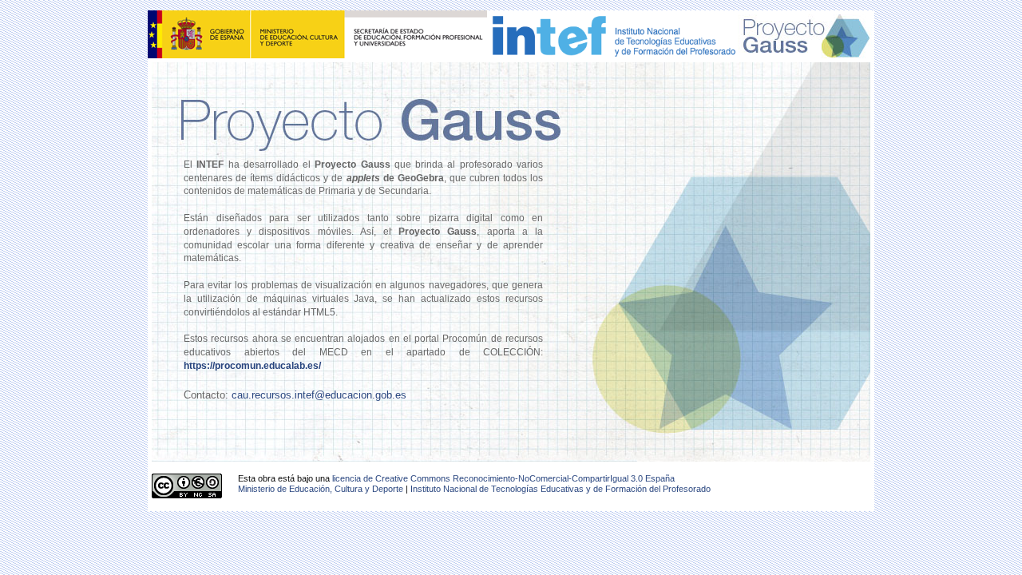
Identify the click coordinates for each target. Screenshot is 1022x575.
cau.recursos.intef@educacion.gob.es (319, 395)
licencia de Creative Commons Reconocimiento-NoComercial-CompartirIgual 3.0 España (503, 478)
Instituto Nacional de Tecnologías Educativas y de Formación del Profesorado (560, 489)
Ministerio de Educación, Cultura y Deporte (320, 489)
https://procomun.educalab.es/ (252, 365)
